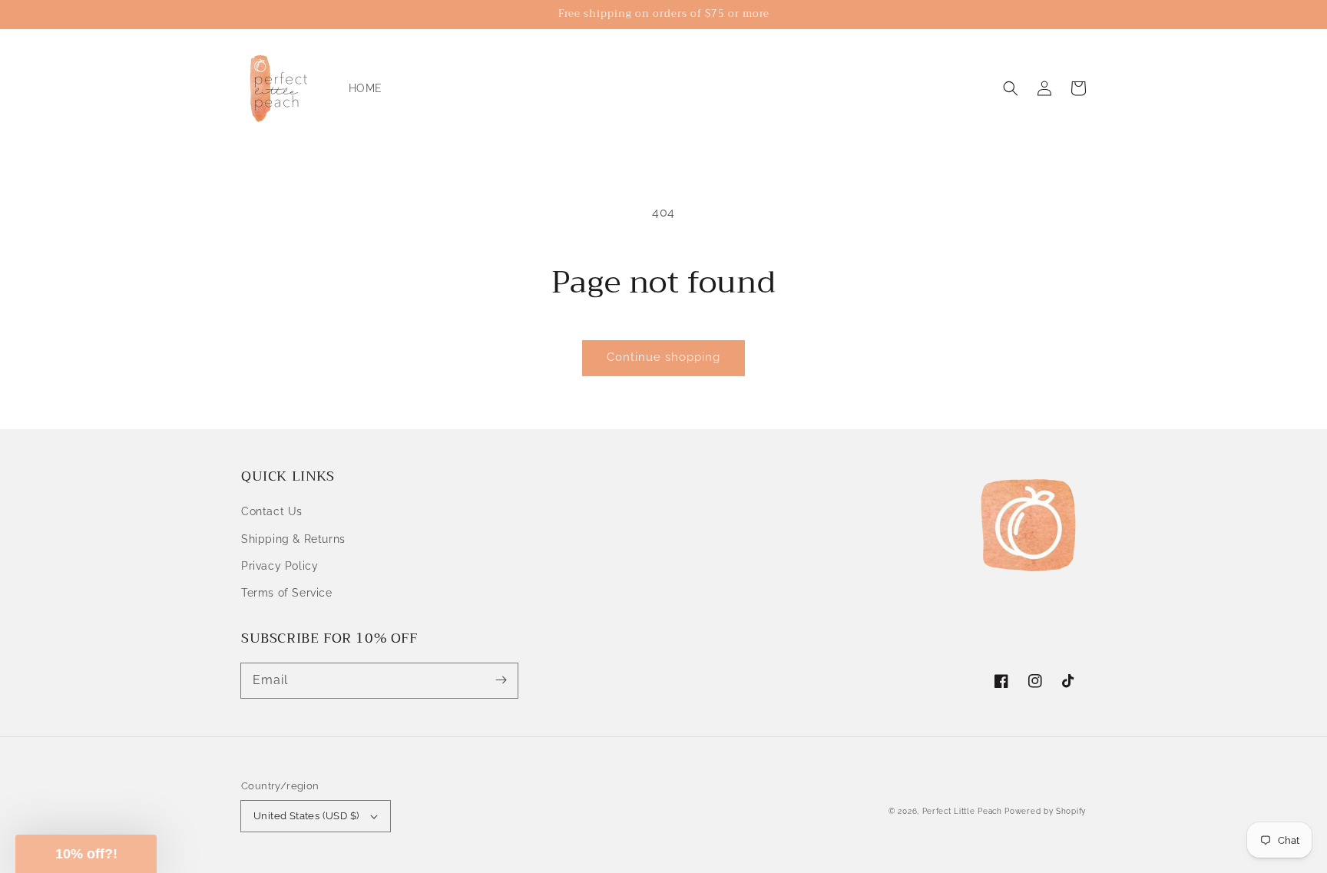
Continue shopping (663, 357)
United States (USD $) (306, 816)
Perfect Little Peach (962, 811)
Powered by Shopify (1045, 811)
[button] (1011, 88)
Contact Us (272, 511)
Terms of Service (287, 593)
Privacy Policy (279, 566)
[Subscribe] (501, 680)
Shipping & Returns (293, 539)
